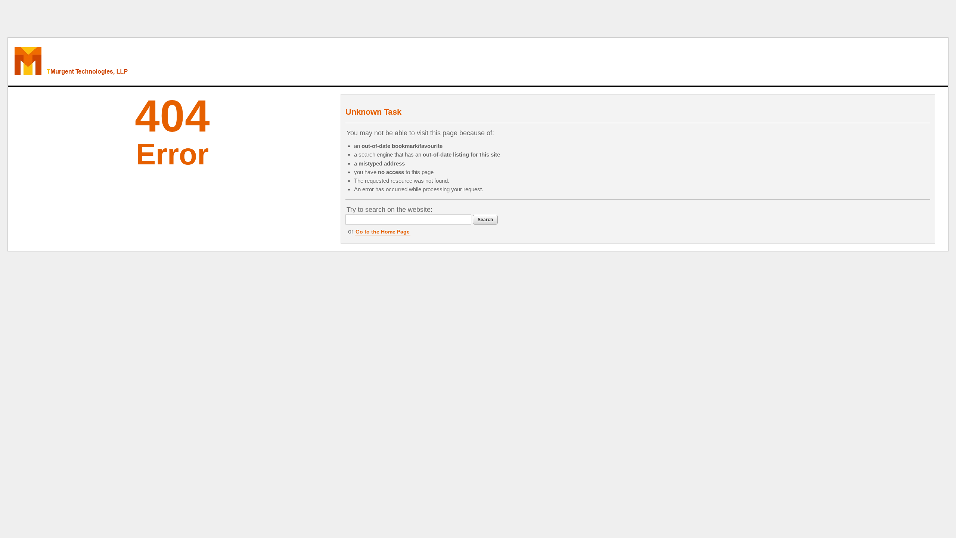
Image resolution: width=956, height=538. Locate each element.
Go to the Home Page (383, 232)
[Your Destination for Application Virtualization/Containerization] (103, 62)
